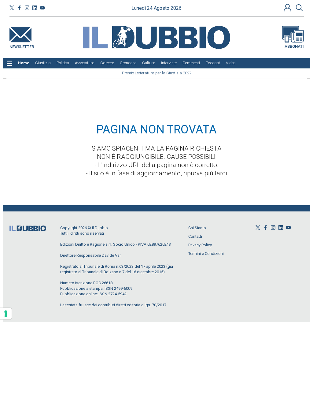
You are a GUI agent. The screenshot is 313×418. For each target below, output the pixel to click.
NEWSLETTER (21, 45)
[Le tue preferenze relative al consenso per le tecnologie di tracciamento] (6, 313)
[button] (288, 7)
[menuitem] (23, 63)
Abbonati (294, 46)
